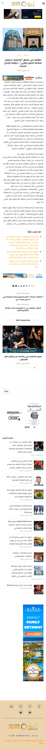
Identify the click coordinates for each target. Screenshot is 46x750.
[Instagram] (21, 706)
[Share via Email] (13, 286)
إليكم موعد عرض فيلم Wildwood (19, 585)
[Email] (21, 712)
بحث (6, 391)
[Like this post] (32, 286)
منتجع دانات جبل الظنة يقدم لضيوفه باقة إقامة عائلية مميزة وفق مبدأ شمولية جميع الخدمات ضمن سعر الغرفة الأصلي (22, 254)
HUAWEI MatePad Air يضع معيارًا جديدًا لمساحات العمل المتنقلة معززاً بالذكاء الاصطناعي (20, 525)
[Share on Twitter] (26, 286)
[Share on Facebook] (29, 286)
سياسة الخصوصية (23, 735)
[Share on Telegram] (16, 286)
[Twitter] (30, 706)
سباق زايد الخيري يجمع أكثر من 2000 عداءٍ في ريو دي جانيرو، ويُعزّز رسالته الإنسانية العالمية (20, 541)
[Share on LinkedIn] (21, 286)
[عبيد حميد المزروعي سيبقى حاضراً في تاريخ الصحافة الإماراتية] (38, 481)
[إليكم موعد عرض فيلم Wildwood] (38, 589)
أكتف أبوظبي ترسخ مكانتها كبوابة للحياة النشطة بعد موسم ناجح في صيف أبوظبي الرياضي (19, 464)
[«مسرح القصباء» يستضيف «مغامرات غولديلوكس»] (38, 557)
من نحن (34, 735)
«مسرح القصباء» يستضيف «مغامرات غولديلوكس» (22, 554)
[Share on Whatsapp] (19, 286)
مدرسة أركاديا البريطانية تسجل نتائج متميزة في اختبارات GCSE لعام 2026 (20, 509)
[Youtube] (30, 712)
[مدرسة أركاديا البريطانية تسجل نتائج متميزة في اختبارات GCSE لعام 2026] (38, 510)
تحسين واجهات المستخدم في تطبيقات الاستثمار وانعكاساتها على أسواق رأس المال (23, 264)
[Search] (2, 3)
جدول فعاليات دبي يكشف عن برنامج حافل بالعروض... (23, 358)
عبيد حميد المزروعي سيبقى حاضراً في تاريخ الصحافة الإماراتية (19, 478)
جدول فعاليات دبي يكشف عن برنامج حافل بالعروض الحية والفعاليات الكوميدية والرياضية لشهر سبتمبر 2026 (20, 447)
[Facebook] (39, 706)
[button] (5, 347)
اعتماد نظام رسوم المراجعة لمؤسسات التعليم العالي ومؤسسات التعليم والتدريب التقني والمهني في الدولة (21, 571)
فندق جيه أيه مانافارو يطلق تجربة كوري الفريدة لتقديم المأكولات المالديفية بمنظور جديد (19, 493)
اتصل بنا (12, 735)
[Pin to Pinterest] (24, 286)
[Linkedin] (11, 706)
